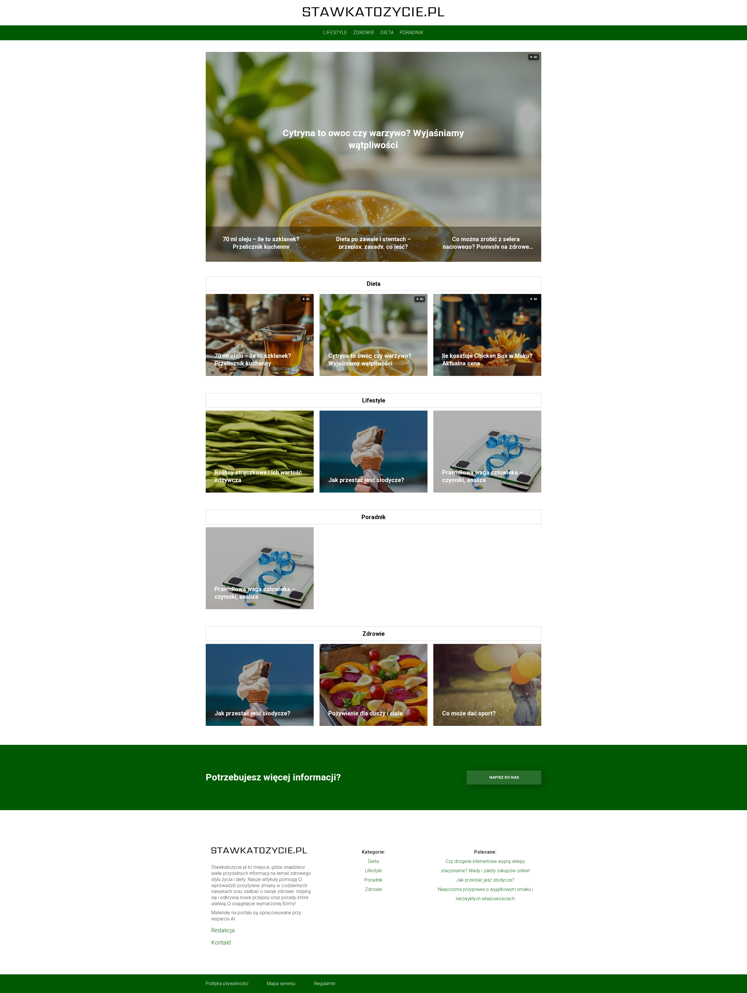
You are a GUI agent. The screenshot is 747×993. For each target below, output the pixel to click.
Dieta (387, 32)
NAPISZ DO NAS (504, 777)
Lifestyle (335, 32)
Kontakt (221, 942)
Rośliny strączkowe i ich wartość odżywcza (258, 476)
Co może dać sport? (469, 713)
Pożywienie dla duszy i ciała (365, 713)
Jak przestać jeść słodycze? (366, 480)
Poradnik (412, 32)
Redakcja (223, 930)
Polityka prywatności (227, 983)
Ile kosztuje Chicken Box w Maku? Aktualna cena (487, 359)
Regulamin (324, 983)
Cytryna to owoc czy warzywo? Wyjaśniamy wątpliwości (373, 139)
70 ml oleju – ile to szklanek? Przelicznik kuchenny (261, 242)
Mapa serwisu (281, 983)
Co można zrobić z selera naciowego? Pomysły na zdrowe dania (486, 242)
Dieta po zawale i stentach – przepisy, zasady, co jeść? (373, 242)
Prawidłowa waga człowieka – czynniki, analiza (482, 476)
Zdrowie (364, 32)
